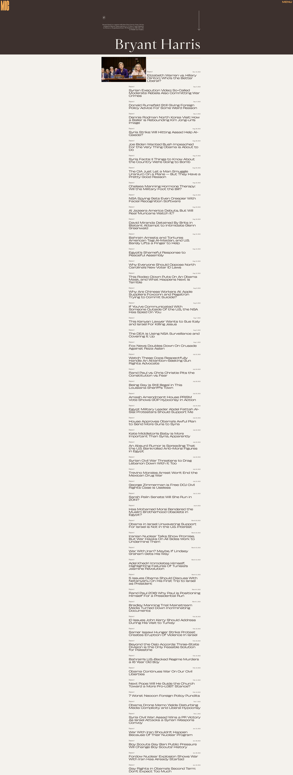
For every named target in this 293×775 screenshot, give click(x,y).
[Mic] (5, 6)
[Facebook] (103, 17)
